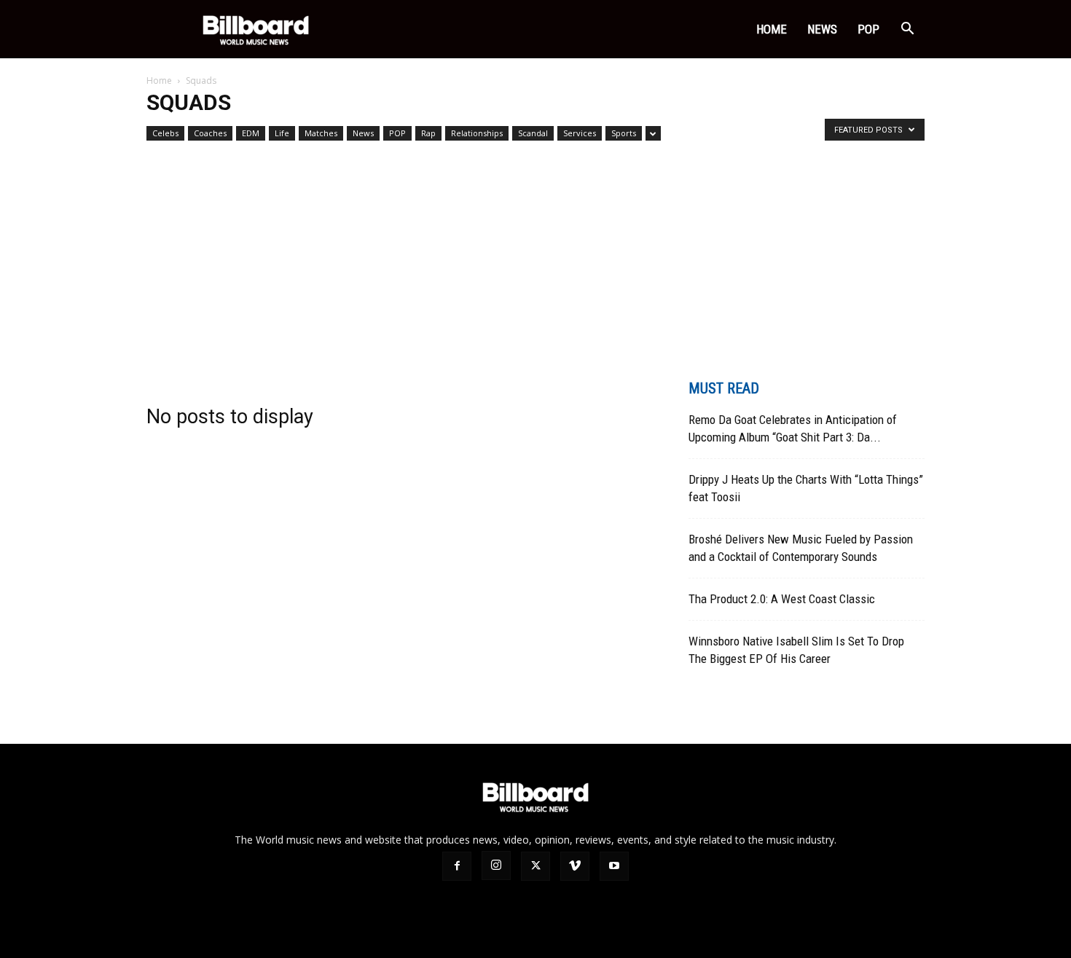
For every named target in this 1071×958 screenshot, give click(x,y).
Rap (428, 132)
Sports (623, 132)
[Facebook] (456, 866)
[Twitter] (535, 866)
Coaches (210, 132)
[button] (907, 30)
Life (282, 132)
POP (868, 29)
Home (771, 29)
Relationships (477, 132)
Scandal (533, 132)
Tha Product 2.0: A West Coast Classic (781, 599)
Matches (321, 132)
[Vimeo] (574, 866)
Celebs (165, 132)
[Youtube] (614, 866)
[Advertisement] (535, 255)
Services (579, 132)
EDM (250, 132)
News (822, 29)
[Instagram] (496, 865)
